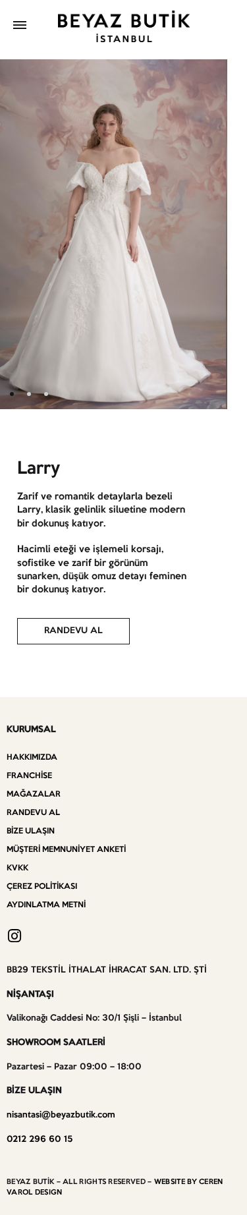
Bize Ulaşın (31, 831)
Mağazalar (34, 794)
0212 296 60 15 (39, 1139)
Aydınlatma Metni (46, 905)
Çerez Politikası (42, 886)
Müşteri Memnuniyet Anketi (66, 849)
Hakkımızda (32, 757)
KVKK (17, 868)
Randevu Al (33, 812)
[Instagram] (14, 936)
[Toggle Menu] (19, 26)
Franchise (29, 776)
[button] (73, 631)
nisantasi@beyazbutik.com (61, 1115)
